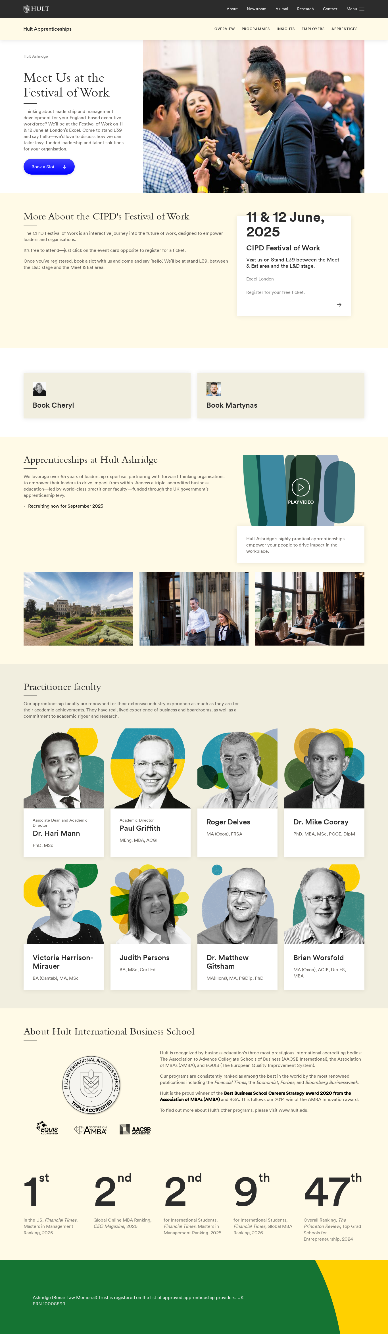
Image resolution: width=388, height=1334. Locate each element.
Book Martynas (231, 405)
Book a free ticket (255, 219)
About (232, 9)
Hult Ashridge (36, 56)
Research (305, 9)
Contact (330, 9)
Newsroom (256, 9)
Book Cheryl (53, 405)
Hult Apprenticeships (47, 29)
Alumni (282, 9)
